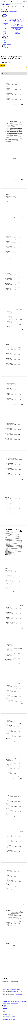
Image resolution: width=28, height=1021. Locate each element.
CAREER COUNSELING (17, 27)
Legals (4, 1009)
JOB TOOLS (17, 29)
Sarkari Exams (16, 1001)
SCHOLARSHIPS (17, 24)
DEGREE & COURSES (17, 25)
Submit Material (18, 994)
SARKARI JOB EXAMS (17, 19)
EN (3, 10)
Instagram (14, 1016)
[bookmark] (26, 67)
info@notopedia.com (15, 989)
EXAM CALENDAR (17, 21)
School (5, 15)
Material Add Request (17, 991)
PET (4, 46)
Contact (5, 1008)
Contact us (5, 37)
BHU (4, 45)
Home (4, 14)
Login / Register (7, 38)
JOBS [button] (4, 31)
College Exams (23, 1001)
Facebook (14, 1011)
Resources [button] (5, 23)
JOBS (17, 32)
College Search (6, 1003)
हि (6, 10)
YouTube (13, 1019)
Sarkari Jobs (9, 1001)
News (4, 34)
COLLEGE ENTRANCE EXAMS (17, 20)
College (5, 16)
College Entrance (7, 44)
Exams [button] (5, 18)
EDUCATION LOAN (17, 28)
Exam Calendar (14, 1003)
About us (5, 36)
